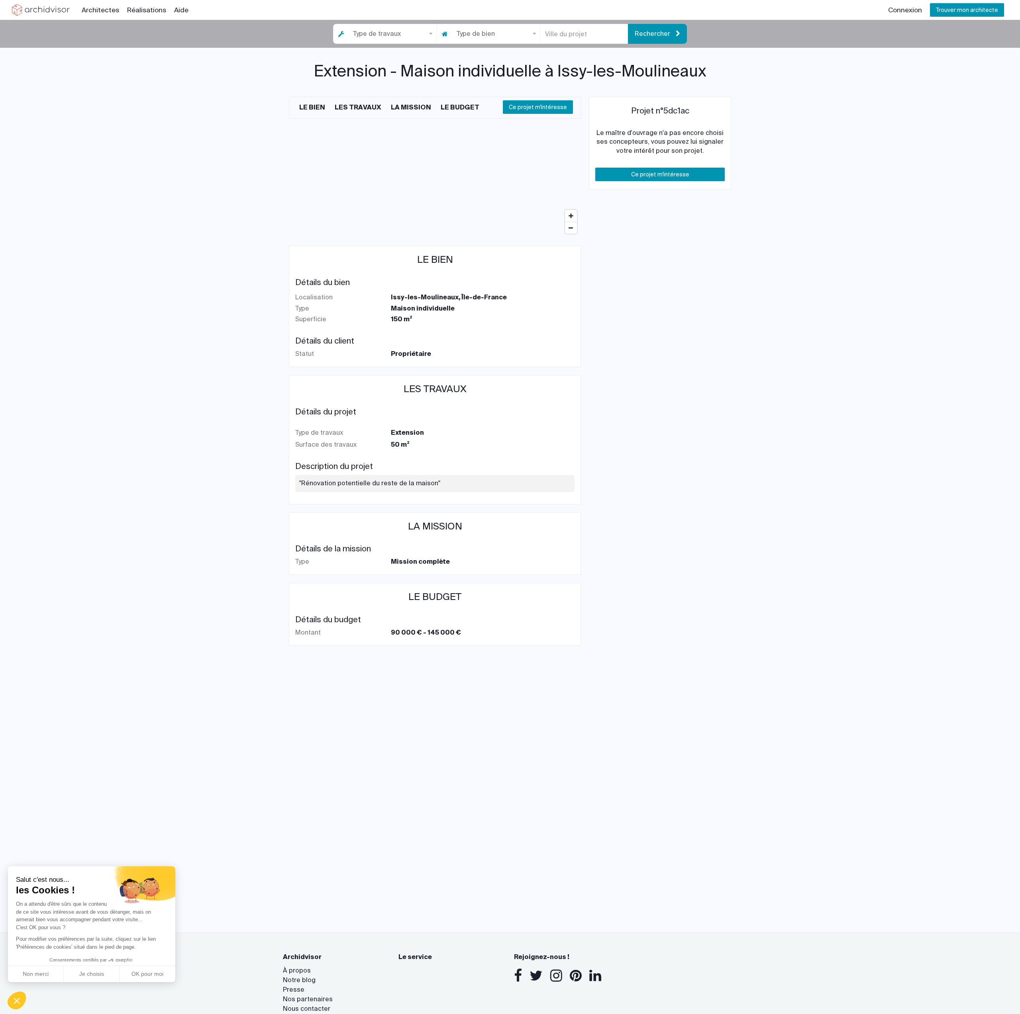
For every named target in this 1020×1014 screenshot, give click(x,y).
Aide (181, 10)
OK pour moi (147, 974)
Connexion (905, 10)
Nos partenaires (308, 999)
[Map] (435, 178)
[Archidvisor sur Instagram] (556, 976)
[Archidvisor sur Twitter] (536, 976)
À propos (297, 970)
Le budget (460, 107)
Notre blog (299, 980)
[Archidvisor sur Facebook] (518, 976)
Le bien (312, 107)
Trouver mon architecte (967, 10)
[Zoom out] (571, 228)
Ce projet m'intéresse (538, 107)
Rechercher (653, 33)
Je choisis (91, 974)
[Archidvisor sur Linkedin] (595, 976)
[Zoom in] (571, 216)
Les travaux (358, 107)
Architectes (100, 10)
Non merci (36, 974)
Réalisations (146, 10)
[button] (16, 1000)
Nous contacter (306, 1008)
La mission (411, 107)
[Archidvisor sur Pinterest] (576, 976)
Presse (293, 989)
